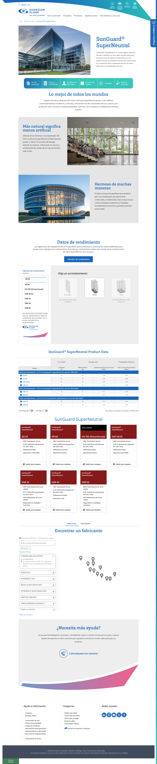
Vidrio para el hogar (71, 718)
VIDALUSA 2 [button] (26, 572)
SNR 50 (25, 395)
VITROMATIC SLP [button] (28, 579)
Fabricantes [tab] (71, 524)
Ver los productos (35, 83)
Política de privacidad (33, 723)
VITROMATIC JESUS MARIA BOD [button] (34, 591)
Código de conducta (32, 726)
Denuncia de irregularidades (35, 734)
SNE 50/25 (26, 382)
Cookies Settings (10, 761)
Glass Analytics (88, 252)
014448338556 (28, 559)
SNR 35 (25, 392)
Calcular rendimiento (53, 83)
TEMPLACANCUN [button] (28, 610)
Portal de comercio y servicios (79, 728)
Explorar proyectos (124, 83)
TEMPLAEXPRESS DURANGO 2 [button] (33, 603)
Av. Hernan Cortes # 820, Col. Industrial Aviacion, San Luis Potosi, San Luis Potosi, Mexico (37, 563)
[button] (101, 575)
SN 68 (25, 379)
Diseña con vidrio (70, 713)
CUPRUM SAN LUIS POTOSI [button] (32, 556)
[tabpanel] (78, 572)
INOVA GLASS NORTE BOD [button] (31, 585)
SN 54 (25, 375)
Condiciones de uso (32, 720)
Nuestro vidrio (69, 721)
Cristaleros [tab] (85, 524)
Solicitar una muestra (90, 83)
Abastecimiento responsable (35, 731)
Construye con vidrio (72, 716)
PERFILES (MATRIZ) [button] (29, 597)
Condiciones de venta (33, 739)
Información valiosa (71, 724)
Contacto (108, 83)
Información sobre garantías (35, 728)
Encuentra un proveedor (72, 83)
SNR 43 (25, 385)
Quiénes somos (30, 716)
